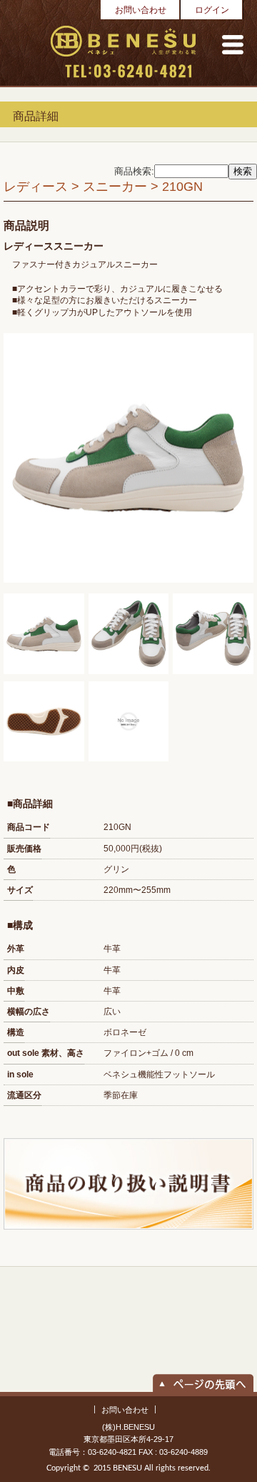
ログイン (212, 10)
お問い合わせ (140, 10)
